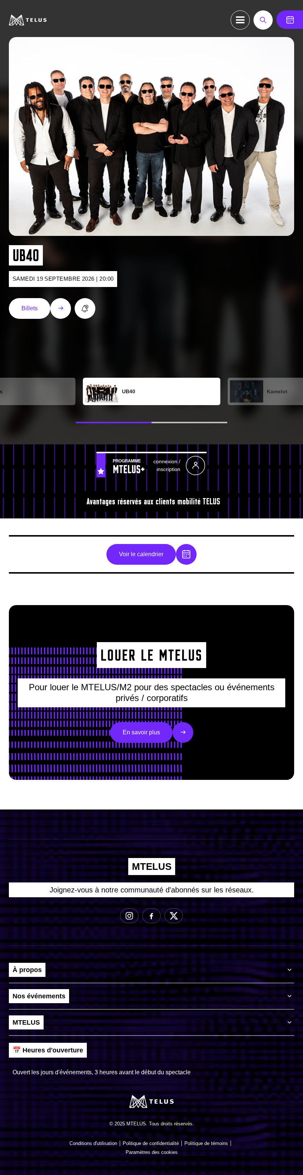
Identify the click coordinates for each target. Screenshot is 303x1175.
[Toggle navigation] (240, 20)
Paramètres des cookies (152, 1152)
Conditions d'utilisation (93, 1143)
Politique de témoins (206, 1143)
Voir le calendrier (141, 554)
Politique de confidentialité (151, 1143)
